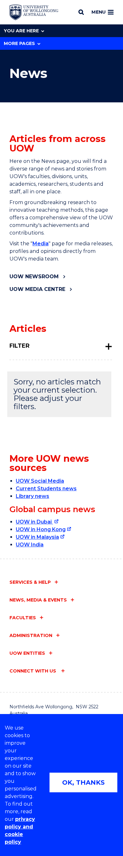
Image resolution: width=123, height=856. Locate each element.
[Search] (81, 12)
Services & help (30, 582)
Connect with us (33, 671)
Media (40, 244)
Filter (19, 345)
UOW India (30, 545)
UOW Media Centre (37, 289)
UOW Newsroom (34, 277)
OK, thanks (83, 782)
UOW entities (27, 653)
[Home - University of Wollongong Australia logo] (33, 12)
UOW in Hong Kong (41, 529)
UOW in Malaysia (37, 537)
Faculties (22, 618)
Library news (32, 496)
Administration (30, 635)
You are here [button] (21, 31)
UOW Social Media (40, 481)
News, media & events (38, 600)
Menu (98, 12)
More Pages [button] (19, 43)
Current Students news (46, 489)
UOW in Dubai (34, 522)
